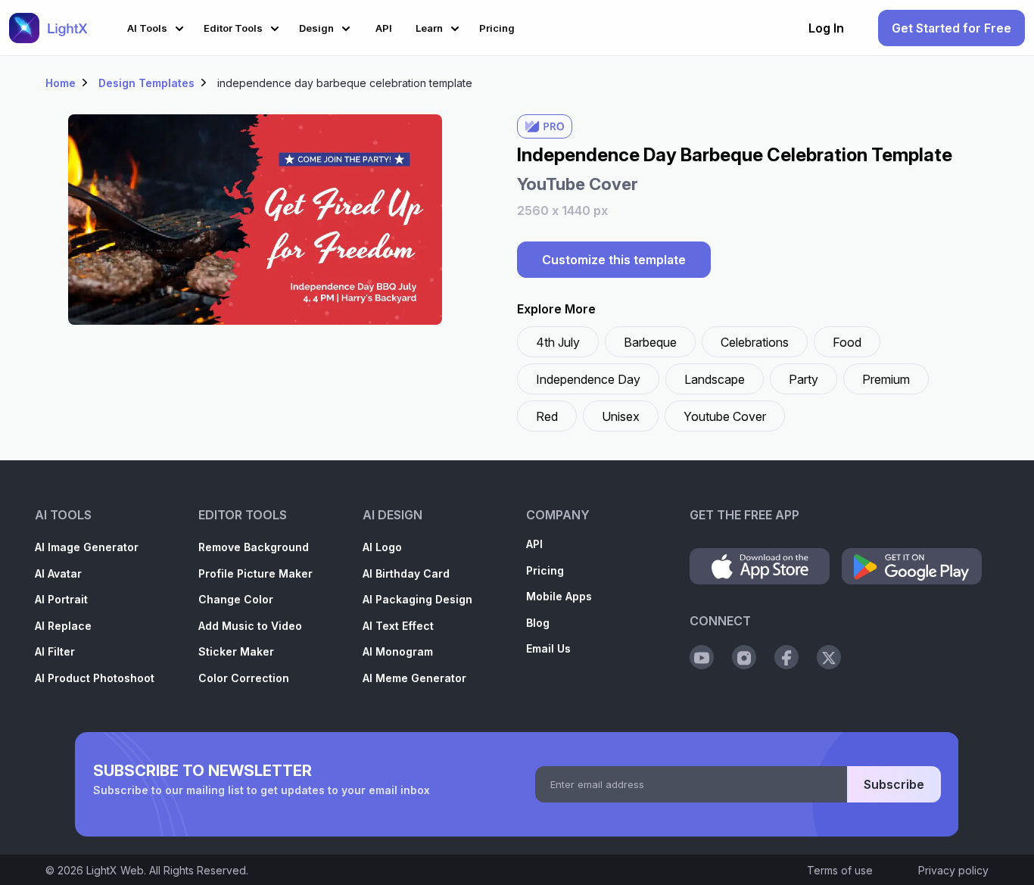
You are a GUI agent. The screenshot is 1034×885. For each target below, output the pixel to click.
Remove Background (253, 547)
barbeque (650, 342)
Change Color (235, 599)
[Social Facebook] (786, 657)
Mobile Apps (559, 596)
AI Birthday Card (406, 573)
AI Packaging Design (417, 599)
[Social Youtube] (702, 657)
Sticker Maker (236, 651)
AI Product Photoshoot (94, 678)
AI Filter (55, 651)
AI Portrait (61, 599)
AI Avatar (58, 573)
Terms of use (840, 870)
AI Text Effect (398, 625)
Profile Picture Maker (255, 573)
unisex (621, 416)
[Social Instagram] (744, 657)
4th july (558, 342)
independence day (588, 379)
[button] (157, 26)
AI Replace (63, 625)
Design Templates (146, 82)
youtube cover (725, 416)
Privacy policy (953, 870)
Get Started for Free (951, 28)
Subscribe (894, 784)
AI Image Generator (87, 547)
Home (60, 82)
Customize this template (614, 259)
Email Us (548, 648)
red (547, 416)
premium (886, 379)
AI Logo (382, 547)
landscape (714, 379)
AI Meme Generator (414, 678)
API (534, 544)
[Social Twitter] (829, 657)
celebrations (755, 342)
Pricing (545, 570)
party (803, 379)
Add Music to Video (250, 625)
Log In (826, 28)
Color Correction (243, 678)
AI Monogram (398, 651)
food (847, 342)
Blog (538, 622)
